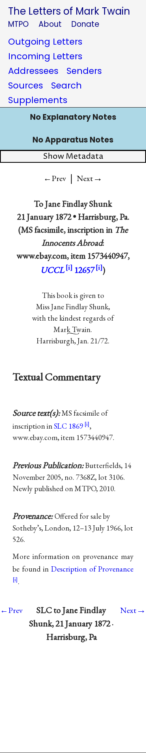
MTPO (18, 24)
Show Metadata (73, 156)
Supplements (37, 100)
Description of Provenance (92, 569)
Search (66, 85)
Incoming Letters (45, 56)
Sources (25, 85)
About (50, 24)
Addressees (33, 71)
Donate (85, 24)
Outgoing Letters (45, 41)
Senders (84, 71)
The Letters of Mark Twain (69, 11)
